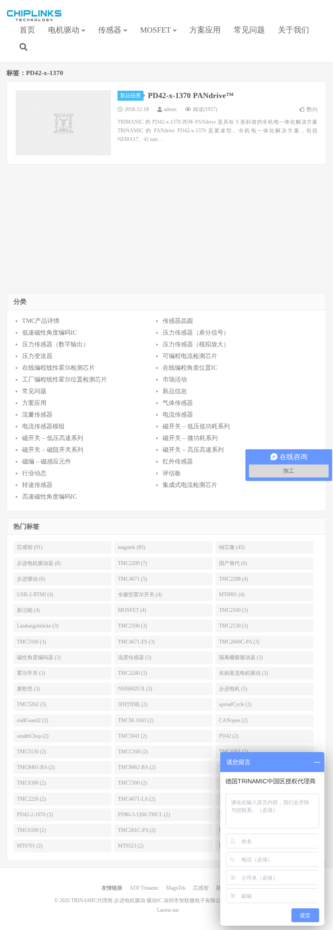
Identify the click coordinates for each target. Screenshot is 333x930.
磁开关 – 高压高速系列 (193, 450)
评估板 (172, 473)
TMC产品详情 (40, 321)
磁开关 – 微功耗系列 (190, 438)
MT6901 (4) (232, 595)
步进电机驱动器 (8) (39, 563)
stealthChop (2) (33, 736)
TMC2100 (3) (132, 626)
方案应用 (205, 30)
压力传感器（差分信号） (196, 332)
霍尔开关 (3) (31, 673)
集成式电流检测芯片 (190, 485)
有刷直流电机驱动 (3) (243, 673)
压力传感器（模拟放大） (196, 344)
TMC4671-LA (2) (136, 799)
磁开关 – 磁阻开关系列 (52, 450)
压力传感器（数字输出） (55, 344)
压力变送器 (37, 356)
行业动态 (34, 473)
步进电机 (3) (233, 689)
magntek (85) (131, 547)
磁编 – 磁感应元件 (46, 461)
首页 (27, 30)
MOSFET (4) (132, 610)
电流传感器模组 (43, 426)
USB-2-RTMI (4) (35, 595)
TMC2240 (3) (132, 673)
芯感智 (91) (29, 547)
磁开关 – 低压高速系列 (52, 438)
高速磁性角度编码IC (49, 496)
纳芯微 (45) (232, 547)
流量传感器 (37, 414)
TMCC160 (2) (133, 752)
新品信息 (130, 95)
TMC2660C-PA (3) (239, 642)
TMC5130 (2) (31, 752)
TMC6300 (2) (31, 783)
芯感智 (201, 888)
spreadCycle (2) (235, 704)
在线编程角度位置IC (190, 368)
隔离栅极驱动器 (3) (241, 657)
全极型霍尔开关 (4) (140, 595)
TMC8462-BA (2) (137, 767)
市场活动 (175, 379)
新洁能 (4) (28, 610)
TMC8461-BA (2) (36, 767)
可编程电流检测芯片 (190, 356)
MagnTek (176, 888)
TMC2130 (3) (233, 626)
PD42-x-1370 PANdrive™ (191, 95)
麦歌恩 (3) (28, 689)
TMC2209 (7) (132, 563)
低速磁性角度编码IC (49, 332)
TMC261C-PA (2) (137, 830)
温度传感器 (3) (134, 657)
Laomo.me (168, 910)
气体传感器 (178, 403)
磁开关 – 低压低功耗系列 (196, 426)
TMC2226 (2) (31, 799)
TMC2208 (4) (233, 579)
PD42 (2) (228, 736)
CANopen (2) (233, 720)
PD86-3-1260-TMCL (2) (144, 815)
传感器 (109, 30)
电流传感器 (178, 414)
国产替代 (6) (233, 563)
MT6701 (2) (29, 846)
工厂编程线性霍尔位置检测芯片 (64, 379)
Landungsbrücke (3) (38, 626)
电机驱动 (63, 30)
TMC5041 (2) (132, 736)
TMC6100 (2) (31, 830)
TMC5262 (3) (31, 704)
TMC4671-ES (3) (136, 642)
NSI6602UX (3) (135, 689)
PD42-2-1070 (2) (35, 815)
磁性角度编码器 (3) (39, 657)
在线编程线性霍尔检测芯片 (58, 368)
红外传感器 (178, 461)
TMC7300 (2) (132, 783)
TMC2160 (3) (233, 610)
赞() (311, 109)
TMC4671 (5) (132, 579)
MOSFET (155, 30)
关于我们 (293, 30)
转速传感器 (37, 485)
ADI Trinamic (144, 888)
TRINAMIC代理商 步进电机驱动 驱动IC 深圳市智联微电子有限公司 (34, 16)
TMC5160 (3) (31, 642)
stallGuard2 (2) (32, 720)
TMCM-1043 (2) (135, 720)
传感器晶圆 (178, 321)
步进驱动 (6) (31, 579)
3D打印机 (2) (132, 704)
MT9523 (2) (131, 846)
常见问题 (249, 30)
